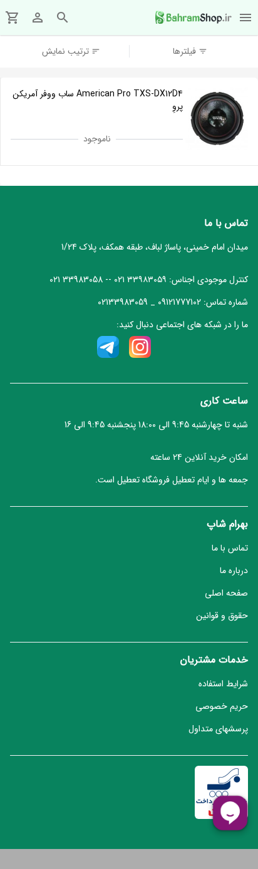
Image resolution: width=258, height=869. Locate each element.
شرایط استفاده (223, 684)
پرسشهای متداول (218, 729)
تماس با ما (230, 548)
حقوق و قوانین (222, 615)
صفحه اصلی (226, 593)
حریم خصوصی (221, 706)
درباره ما (234, 570)
